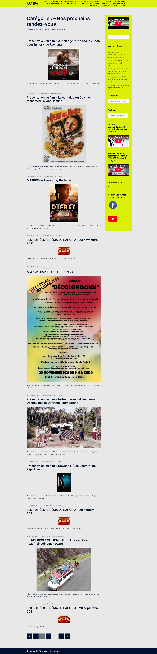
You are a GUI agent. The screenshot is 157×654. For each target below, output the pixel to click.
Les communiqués (119, 1)
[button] (129, 3)
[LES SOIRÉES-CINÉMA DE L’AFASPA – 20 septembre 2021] (64, 619)
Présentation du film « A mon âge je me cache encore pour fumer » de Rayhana (64, 42)
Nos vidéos (93, 5)
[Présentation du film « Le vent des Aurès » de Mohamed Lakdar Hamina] (64, 134)
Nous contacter (104, 5)
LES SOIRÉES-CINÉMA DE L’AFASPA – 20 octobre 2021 (60, 511)
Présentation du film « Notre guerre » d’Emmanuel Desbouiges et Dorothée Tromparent (61, 400)
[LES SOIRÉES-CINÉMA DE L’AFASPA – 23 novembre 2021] (64, 251)
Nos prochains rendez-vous (92, 1)
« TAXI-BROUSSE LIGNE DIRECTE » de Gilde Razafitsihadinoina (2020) (57, 541)
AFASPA (32, 3)
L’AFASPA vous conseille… (52, 3)
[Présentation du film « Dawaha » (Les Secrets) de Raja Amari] (64, 483)
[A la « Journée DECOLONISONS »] (64, 329)
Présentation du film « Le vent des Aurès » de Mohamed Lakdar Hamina (58, 99)
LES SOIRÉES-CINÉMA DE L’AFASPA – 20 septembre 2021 (63, 609)
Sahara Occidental (117, 3)
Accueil (45, 1)
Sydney (57, 651)
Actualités (108, 1)
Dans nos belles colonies (78, 268)
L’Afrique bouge (69, 3)
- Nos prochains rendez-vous (57, 268)
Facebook (114, 5)
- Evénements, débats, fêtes (36, 268)
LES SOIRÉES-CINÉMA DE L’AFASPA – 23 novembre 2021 (62, 241)
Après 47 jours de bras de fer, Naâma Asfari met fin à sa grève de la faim (118, 71)
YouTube (122, 5)
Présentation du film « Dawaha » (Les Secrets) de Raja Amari (61, 467)
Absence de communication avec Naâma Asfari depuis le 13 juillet (117, 79)
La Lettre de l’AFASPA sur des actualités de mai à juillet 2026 (118, 63)
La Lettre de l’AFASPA (85, 3)
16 (61, 636)
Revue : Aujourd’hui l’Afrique (73, 1)
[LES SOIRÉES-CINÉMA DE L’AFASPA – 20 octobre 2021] (64, 521)
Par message (112, 187)
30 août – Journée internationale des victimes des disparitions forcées (117, 54)
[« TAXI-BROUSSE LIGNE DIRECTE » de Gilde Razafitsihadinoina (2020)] (64, 569)
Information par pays (100, 3)
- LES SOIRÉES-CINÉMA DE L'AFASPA (48, 37)
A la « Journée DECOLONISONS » (50, 272)
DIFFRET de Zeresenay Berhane (49, 180)
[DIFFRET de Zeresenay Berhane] (64, 203)
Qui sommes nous (55, 1)
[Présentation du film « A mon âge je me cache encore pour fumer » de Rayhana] (64, 64)
